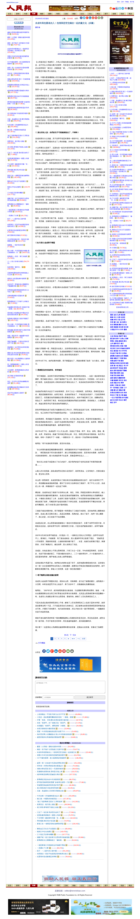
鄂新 (115, 373)
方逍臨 (112, 329)
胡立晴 (126, 327)
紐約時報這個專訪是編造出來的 (57, 774)
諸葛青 (117, 392)
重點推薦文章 (19, 27)
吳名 (111, 324)
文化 (90, 14)
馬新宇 (121, 336)
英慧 (111, 361)
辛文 (115, 317)
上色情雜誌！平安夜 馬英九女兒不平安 (59, 714)
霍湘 (119, 397)
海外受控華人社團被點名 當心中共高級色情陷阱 (62, 734)
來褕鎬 (122, 348)
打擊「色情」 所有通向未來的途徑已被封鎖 (60, 720)
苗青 (111, 365)
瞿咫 (118, 373)
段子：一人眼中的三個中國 (53, 851)
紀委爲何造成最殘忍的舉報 (54, 856)
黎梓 (123, 385)
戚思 (111, 378)
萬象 (74, 14)
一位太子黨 (114, 397)
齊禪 (122, 383)
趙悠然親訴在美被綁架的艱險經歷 (57, 737)
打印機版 (41, 643)
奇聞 (58, 14)
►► (73, 639)
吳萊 (111, 383)
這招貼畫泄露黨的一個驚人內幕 (56, 815)
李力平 (126, 365)
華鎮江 (117, 388)
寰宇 (106, 14)
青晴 (125, 368)
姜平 (116, 368)
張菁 (126, 338)
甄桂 (125, 358)
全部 (83, 639)
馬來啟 (116, 336)
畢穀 (111, 358)
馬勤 (115, 383)
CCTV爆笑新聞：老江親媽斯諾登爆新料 (60, 758)
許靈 (123, 390)
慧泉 (122, 361)
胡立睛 (112, 348)
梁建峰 (116, 327)
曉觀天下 (117, 358)
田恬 (115, 375)
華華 (122, 375)
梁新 (121, 388)
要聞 (17, 14)
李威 (111, 375)
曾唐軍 (127, 348)
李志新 (112, 353)
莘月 (120, 353)
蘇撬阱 (116, 380)
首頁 (9, 14)
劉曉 (111, 317)
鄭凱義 (116, 324)
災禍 (66, 14)
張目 (125, 380)
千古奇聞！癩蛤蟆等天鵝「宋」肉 (57, 818)
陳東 (123, 378)
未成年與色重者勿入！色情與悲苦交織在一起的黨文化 (65, 752)
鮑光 (111, 370)
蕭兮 (115, 322)
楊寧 (115, 343)
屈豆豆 (121, 380)
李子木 (37, 27)
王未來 (117, 348)
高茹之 (121, 365)
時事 (33, 14)
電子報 (132, 2)
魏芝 (125, 400)
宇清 (118, 361)
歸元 (125, 341)
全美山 (122, 338)
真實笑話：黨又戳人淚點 (54, 804)
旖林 (118, 375)
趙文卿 (112, 368)
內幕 (25, 14)
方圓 (125, 346)
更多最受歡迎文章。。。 (124, 307)
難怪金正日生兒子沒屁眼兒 (54, 829)
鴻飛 (126, 363)
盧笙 (126, 397)
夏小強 (116, 365)
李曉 (116, 385)
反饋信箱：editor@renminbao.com (70, 891)
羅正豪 (112, 338)
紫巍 (120, 390)
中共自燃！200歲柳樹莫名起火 (56, 796)
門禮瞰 (124, 370)
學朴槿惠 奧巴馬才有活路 (54, 821)
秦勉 (116, 341)
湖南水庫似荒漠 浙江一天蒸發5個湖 (58, 769)
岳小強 (124, 324)
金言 (121, 356)
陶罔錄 (112, 363)
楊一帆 (119, 322)
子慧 (116, 395)
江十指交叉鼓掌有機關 (53, 834)
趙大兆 (112, 400)
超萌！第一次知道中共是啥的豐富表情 (59, 763)
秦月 (122, 343)
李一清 (112, 388)
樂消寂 (116, 351)
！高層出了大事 (50, 848)
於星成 (112, 392)
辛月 (120, 351)
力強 (118, 320)
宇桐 (116, 353)
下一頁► (73, 635)
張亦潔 (122, 363)
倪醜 (111, 390)
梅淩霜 (123, 315)
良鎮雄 (117, 356)
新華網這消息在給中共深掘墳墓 (56, 779)
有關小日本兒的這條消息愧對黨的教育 (59, 755)
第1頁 (66, 635)
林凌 (125, 392)
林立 (120, 385)
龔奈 (120, 324)
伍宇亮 (123, 320)
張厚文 (124, 322)
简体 (118, 2)
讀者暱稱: (38, 697)
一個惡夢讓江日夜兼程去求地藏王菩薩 (59, 845)
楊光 (125, 336)
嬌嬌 (125, 395)
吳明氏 (117, 346)
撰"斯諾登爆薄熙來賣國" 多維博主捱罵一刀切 (61, 782)
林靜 (111, 327)
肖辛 (121, 329)
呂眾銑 (124, 353)
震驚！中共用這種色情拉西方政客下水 (57, 731)
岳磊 (122, 373)
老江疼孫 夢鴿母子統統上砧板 (56, 807)
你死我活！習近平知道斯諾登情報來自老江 (60, 854)
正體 (122, 2)
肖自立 (121, 400)
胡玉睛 (121, 327)
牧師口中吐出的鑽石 (52, 831)
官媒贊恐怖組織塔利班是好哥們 (56, 785)
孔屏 (118, 315)
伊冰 (118, 383)
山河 (111, 343)
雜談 (130, 14)
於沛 (123, 397)
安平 (115, 402)
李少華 (121, 395)
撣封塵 (112, 346)
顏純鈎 (121, 341)
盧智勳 (112, 356)
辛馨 (111, 380)
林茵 (121, 346)
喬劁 (111, 373)
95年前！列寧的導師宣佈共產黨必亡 (58, 766)
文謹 (118, 317)
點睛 (115, 361)
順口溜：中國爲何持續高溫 (54, 799)
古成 (111, 336)
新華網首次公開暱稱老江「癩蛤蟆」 (58, 840)
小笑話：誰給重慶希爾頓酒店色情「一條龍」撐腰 (63, 717)
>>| (78, 639)
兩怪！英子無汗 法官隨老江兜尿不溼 (58, 749)
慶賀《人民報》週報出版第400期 (56, 746)
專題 (98, 14)
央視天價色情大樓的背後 (54, 728)
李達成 (121, 368)
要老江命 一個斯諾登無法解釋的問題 (58, 824)
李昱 (111, 322)
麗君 (111, 315)
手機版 (127, 2)
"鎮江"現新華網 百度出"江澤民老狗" (58, 801)
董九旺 (116, 390)
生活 (82, 14)
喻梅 (115, 378)
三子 (125, 388)
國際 (50, 14)
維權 (114, 14)
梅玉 (111, 402)
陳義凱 (126, 356)
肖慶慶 (119, 378)
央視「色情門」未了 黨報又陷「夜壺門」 (59, 723)
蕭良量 (119, 370)
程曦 (111, 320)
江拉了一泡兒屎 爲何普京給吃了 (56, 812)
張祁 (116, 400)
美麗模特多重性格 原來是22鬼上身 (58, 771)
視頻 (122, 14)
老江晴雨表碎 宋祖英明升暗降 (56, 788)
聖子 (118, 343)
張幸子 (117, 338)
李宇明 (124, 351)
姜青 (115, 370)
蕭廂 (125, 329)
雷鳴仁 (112, 341)
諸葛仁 (112, 385)
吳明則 (117, 363)
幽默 (41, 14)
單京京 (112, 395)
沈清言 (123, 317)
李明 (115, 320)
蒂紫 (121, 358)
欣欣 (121, 392)
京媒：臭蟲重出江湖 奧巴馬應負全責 (59, 791)
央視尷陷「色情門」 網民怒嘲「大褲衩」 (60, 726)
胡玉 (111, 351)
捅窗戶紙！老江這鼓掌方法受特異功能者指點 (61, 837)
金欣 (115, 315)
